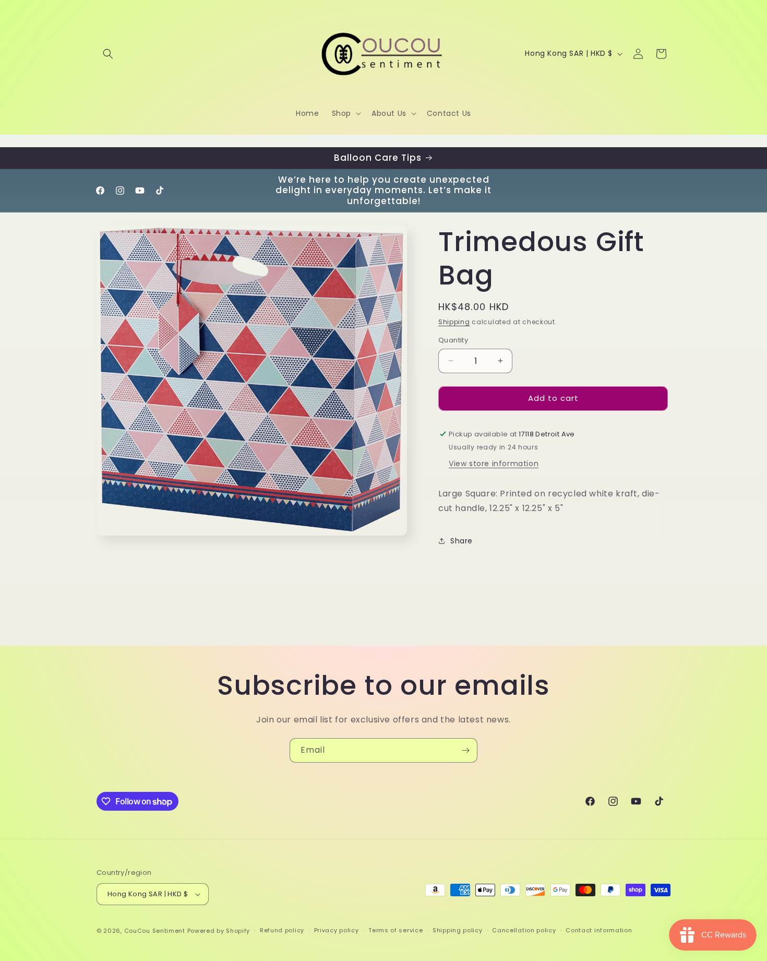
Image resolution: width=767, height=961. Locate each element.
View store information (493, 463)
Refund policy (282, 930)
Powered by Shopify (218, 931)
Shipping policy (458, 930)
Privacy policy (336, 930)
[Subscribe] (465, 750)
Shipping (454, 321)
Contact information (599, 930)
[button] (108, 53)
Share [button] (461, 541)
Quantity (453, 340)
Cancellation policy (524, 930)
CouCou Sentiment (154, 931)
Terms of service (395, 930)
